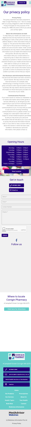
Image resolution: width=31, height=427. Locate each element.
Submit (5, 235)
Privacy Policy (16, 423)
